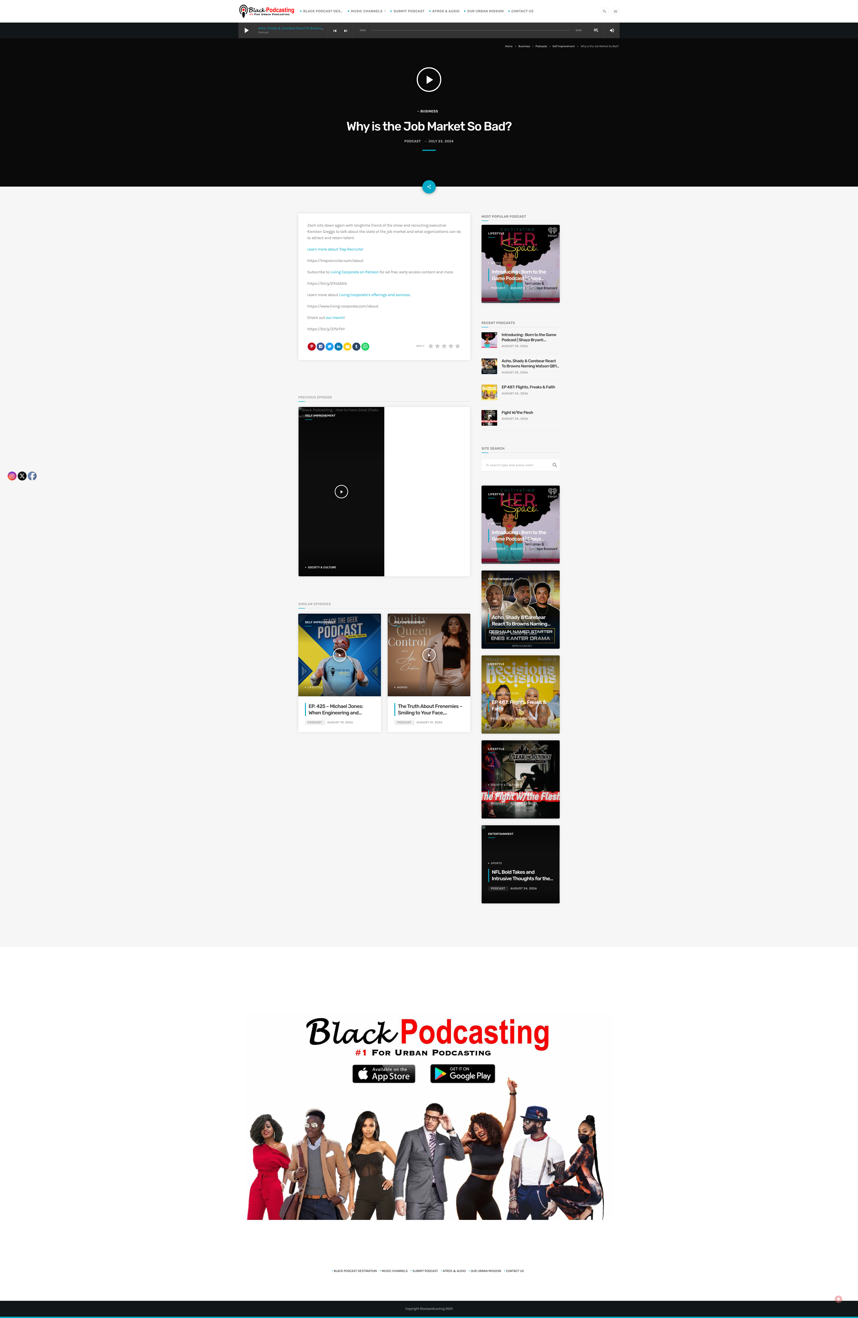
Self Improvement (563, 46)
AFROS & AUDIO (446, 11)
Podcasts (541, 46)
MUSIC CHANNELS (367, 11)
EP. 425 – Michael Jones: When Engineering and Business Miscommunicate (338, 712)
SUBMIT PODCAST (409, 11)
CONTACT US (522, 11)
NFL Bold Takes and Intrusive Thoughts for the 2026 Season (521, 878)
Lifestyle (315, 687)
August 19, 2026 (340, 722)
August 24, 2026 (515, 393)
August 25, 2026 (523, 288)
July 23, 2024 (441, 141)
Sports (496, 608)
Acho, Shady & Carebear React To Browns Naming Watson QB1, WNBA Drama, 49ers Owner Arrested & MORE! (529, 363)
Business (524, 46)
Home (508, 46)
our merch (335, 317)
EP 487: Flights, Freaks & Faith (528, 387)
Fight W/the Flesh (517, 412)
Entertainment (500, 579)
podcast (412, 141)
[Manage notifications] (838, 1299)
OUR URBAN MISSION (485, 11)
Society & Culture (322, 567)
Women (402, 687)
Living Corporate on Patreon (354, 271)
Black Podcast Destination (323, 11)
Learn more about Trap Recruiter (335, 249)
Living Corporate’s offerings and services (374, 294)
